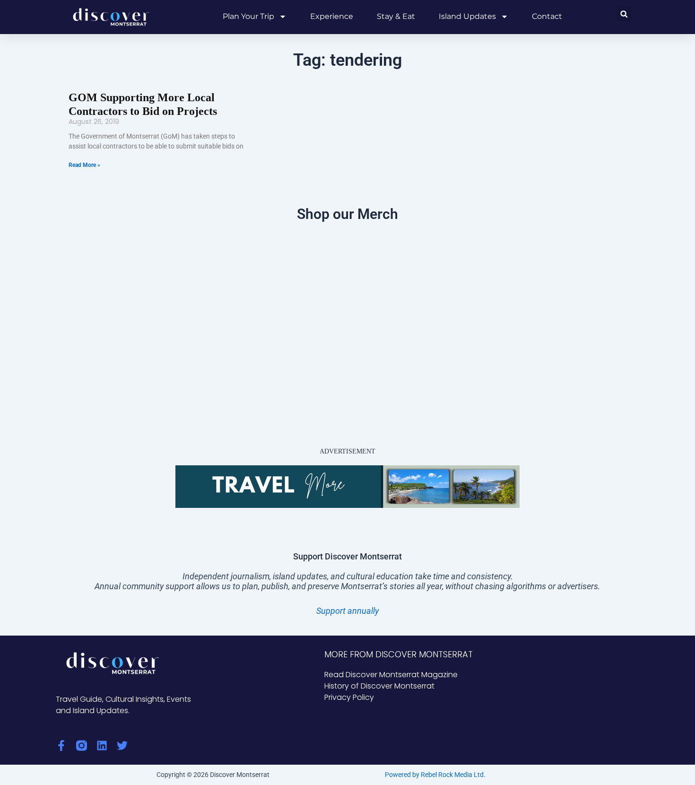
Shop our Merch (347, 214)
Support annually (347, 611)
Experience (331, 16)
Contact (547, 16)
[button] (624, 14)
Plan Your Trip (248, 16)
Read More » (84, 165)
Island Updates (467, 16)
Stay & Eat (396, 16)
